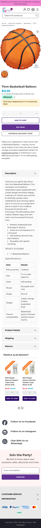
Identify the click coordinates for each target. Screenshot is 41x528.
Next (22, 408)
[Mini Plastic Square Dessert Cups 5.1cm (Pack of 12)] (16, 369)
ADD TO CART (20, 120)
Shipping (20, 338)
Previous (19, 408)
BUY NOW (20, 127)
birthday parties (15, 198)
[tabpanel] (20, 49)
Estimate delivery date (20, 133)
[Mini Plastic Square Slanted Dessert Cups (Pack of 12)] (33, 369)
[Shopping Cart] (33, 9)
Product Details (20, 330)
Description (20, 173)
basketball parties (10, 153)
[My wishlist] (28, 9)
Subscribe (20, 477)
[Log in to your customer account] (24, 9)
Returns (20, 346)
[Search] (36, 15)
